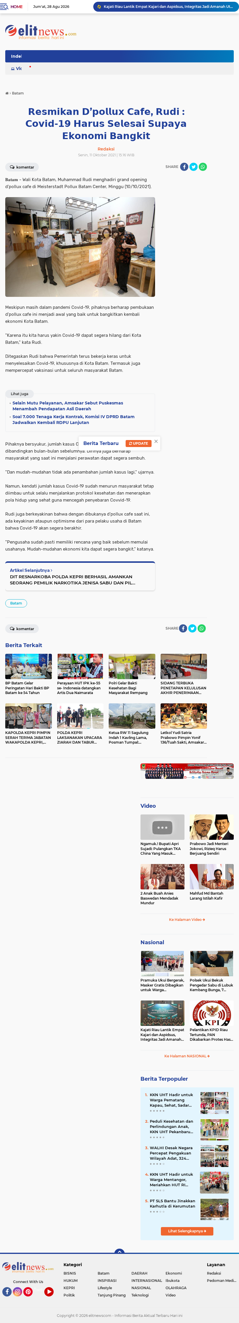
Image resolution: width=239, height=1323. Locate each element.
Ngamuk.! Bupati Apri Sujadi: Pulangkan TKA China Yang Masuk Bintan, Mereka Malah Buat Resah (160, 849)
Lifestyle (105, 1288)
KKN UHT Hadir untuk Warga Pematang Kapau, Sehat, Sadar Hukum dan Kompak (171, 1100)
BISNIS (70, 1273)
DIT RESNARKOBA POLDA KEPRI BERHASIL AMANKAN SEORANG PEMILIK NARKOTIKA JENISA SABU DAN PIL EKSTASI (71, 580)
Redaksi (214, 1273)
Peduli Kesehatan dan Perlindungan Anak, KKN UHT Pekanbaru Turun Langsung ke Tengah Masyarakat (171, 1127)
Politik (69, 1295)
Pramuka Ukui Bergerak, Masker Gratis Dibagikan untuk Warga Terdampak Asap (162, 985)
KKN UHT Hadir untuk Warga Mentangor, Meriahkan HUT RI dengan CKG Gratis (171, 1180)
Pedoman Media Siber (223, 1280)
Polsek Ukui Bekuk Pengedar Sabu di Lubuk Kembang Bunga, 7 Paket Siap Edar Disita (211, 985)
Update (140, 443)
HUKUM (71, 1280)
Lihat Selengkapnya (186, 1231)
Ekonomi (174, 1273)
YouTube (52, 1299)
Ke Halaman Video (186, 919)
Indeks (18, 56)
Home (16, 6)
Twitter (41, 1289)
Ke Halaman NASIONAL (185, 1056)
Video (22, 68)
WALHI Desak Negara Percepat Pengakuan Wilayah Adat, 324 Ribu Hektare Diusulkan (171, 1153)
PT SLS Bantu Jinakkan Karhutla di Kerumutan (172, 1203)
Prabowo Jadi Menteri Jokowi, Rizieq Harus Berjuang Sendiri (209, 849)
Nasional (152, 942)
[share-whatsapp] (203, 167)
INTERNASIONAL (146, 1280)
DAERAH (139, 1273)
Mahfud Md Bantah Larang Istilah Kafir (206, 895)
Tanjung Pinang (112, 1295)
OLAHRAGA (176, 1288)
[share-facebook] (184, 167)
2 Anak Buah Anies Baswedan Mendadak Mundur (159, 898)
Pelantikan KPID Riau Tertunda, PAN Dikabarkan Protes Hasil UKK (211, 1035)
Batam (16, 603)
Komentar (24, 167)
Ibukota (173, 1280)
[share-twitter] (193, 167)
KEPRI (69, 1288)
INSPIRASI (107, 1280)
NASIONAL (141, 1288)
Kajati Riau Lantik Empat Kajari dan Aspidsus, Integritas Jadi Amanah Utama (169, 6)
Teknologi (140, 1295)
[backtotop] (119, 1254)
